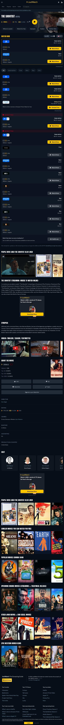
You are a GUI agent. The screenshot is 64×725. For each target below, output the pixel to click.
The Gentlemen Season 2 (50, 711)
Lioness (24, 695)
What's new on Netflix (8, 709)
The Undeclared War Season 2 (51, 717)
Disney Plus (46, 698)
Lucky (24, 700)
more (19, 273)
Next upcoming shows (48, 706)
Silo (23, 698)
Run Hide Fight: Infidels (29, 709)
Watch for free (21, 29)
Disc (39, 70)
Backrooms (5, 693)
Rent (27, 70)
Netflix (45, 690)
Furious (24, 690)
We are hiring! (7, 680)
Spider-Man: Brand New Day (10, 695)
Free (20, 70)
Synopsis (33, 29)
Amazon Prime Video (49, 693)
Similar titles (53, 29)
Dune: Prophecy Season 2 (50, 709)
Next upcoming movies (28, 706)
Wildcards (25, 711)
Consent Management (34, 680)
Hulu (44, 700)
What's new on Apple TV (9, 716)
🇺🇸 (58, 36)
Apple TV (45, 695)
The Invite (5, 700)
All (3, 70)
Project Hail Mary (7, 698)
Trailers (42, 29)
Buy (33, 70)
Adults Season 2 (47, 714)
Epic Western (19, 419)
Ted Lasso (25, 693)
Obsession (5, 690)
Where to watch (7, 29)
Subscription (12, 70)
